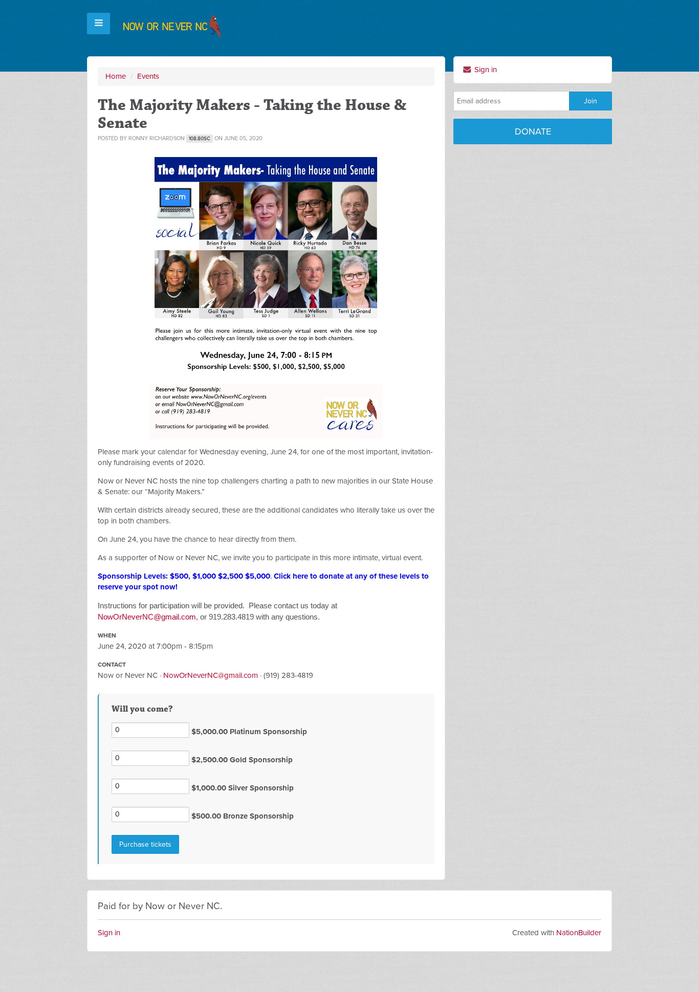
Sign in (484, 69)
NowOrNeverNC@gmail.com (147, 616)
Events (148, 76)
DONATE (533, 131)
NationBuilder (578, 932)
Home (115, 76)
